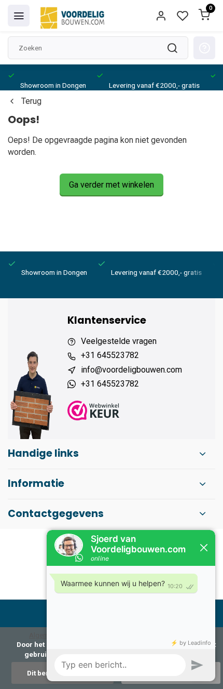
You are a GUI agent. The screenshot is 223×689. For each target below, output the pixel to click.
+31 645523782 (110, 355)
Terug (31, 101)
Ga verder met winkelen (111, 185)
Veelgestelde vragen (119, 341)
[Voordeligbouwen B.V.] (73, 15)
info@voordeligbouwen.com (131, 370)
